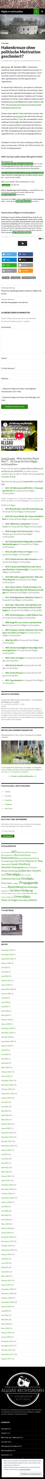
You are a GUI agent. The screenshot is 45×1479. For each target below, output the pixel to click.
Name (4, 358)
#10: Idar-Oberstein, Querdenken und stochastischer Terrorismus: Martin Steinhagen (22, 608)
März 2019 (5, 1276)
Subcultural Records (29, 893)
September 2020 (7, 1198)
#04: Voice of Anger (14, 658)
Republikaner (5, 891)
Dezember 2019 (7, 1237)
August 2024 (6, 993)
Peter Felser (6, 883)
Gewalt (14, 864)
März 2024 (5, 1015)
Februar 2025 (6, 980)
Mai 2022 (4, 1111)
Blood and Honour (23, 855)
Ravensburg (15, 887)
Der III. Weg (36, 861)
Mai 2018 (4, 1320)
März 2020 (5, 1224)
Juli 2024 (4, 998)
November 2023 (7, 1033)
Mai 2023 (4, 1059)
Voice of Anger (9, 900)
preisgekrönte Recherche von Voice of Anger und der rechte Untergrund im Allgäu (21, 768)
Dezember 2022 (7, 1080)
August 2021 (6, 1150)
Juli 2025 (4, 967)
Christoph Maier (7, 861)
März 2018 (5, 1328)
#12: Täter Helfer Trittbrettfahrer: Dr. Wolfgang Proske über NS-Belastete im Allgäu (23, 590)
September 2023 (7, 1041)
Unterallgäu (22, 896)
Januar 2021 (5, 1180)
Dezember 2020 (7, 1185)
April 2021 (5, 1167)
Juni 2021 (4, 1159)
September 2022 (7, 1093)
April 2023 (5, 1063)
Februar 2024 (6, 1020)
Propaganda (16, 277)
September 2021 (7, 1146)
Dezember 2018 (7, 1289)
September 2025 (7, 959)
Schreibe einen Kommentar (32, 61)
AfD (14, 851)
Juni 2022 (4, 1107)
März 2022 (5, 1120)
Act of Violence (6, 852)
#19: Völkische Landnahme (17, 524)
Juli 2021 (4, 1154)
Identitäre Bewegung (12, 867)
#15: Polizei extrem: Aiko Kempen (21, 559)
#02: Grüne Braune (14, 673)
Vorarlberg (24, 900)
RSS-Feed (8, 808)
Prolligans (15, 883)
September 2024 (7, 989)
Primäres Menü (42, 11)
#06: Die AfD (11, 640)
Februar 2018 (6, 1333)
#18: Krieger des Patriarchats (19, 531)
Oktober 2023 (6, 1037)
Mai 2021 (4, 1163)
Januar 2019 (5, 1285)
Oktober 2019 (6, 1246)
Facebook (8, 800)
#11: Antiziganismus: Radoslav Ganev (22, 597)
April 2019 (5, 1272)
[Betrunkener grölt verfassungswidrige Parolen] (11, 924)
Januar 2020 (5, 1233)
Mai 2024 (4, 1007)
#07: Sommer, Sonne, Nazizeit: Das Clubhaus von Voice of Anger (22, 631)
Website (4, 378)
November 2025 (7, 954)
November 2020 (7, 1189)
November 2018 (7, 1293)
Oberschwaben (26, 875)
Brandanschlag (23, 858)
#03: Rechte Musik (14, 665)
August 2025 (6, 963)
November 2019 (7, 1241)
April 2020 (5, 1220)
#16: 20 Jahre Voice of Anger (19, 551)
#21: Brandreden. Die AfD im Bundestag (24, 509)
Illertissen (5, 67)
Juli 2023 (4, 1050)
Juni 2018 (4, 1315)
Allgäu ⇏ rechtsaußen (12, 11)
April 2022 (5, 1115)
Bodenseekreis (9, 857)
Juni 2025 (4, 972)
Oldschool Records (11, 878)
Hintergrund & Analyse (9, 1446)
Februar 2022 (6, 1124)
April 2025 (5, 976)
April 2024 (5, 1011)
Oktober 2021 (6, 1141)
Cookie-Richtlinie (24, 1469)
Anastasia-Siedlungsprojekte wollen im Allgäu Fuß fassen (21, 291)
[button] (9, 254)
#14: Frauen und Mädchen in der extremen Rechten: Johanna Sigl (22, 568)
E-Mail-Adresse (8, 368)
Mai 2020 (4, 1215)
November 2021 (7, 1137)
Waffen (33, 900)
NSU (3, 875)
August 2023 (6, 1046)
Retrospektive (6, 1450)
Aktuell (4, 1429)
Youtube (8, 796)
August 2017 (6, 1359)
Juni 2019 (4, 1263)
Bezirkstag (4, 855)
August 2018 (6, 1306)
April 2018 (5, 1324)
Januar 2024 (5, 1024)
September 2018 (7, 1302)
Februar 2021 (6, 1176)
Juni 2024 (4, 1002)
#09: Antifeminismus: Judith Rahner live (23, 615)
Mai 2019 (4, 1267)
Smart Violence (17, 893)
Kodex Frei (27, 867)
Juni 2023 (4, 1054)
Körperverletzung (9, 871)
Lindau (22, 870)
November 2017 (7, 1346)
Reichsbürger (30, 886)
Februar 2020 (6, 1228)
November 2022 (7, 1085)
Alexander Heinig (23, 852)
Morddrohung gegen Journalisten (14, 301)
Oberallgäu (13, 874)
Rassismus (4, 887)
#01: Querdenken (13, 680)
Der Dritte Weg (22, 861)
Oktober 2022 (6, 1089)
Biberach (11, 855)
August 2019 (6, 1254)
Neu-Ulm (6, 277)
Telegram (8, 804)
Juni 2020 (4, 1211)
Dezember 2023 (7, 1028)
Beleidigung (33, 852)
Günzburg (24, 864)
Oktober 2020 (6, 1193)
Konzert (34, 867)
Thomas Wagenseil (7, 897)
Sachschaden (18, 116)
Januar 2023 (5, 1076)
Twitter (8, 792)
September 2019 (7, 1250)
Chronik (5, 43)
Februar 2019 (6, 1280)
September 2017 (7, 1354)
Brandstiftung (33, 858)
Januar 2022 (5, 1128)
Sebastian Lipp (17, 61)
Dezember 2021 (7, 1133)
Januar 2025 (5, 985)
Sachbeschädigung (29, 277)
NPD (39, 871)
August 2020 (6, 1202)
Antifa (3, 1433)
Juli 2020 (4, 1206)
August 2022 (6, 1098)
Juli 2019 (4, 1259)
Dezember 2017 (7, 1341)
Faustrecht (5, 864)
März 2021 (5, 1172)
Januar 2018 (5, 1337)
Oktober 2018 (6, 1298)
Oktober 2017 (6, 1350)
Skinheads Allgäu (6, 893)
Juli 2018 (4, 1311)
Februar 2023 (6, 1072)
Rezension (5, 1455)
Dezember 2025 (7, 950)
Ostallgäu (27, 878)
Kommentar (6, 327)
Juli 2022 (4, 1102)
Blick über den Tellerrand (10, 1437)
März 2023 (5, 1067)
